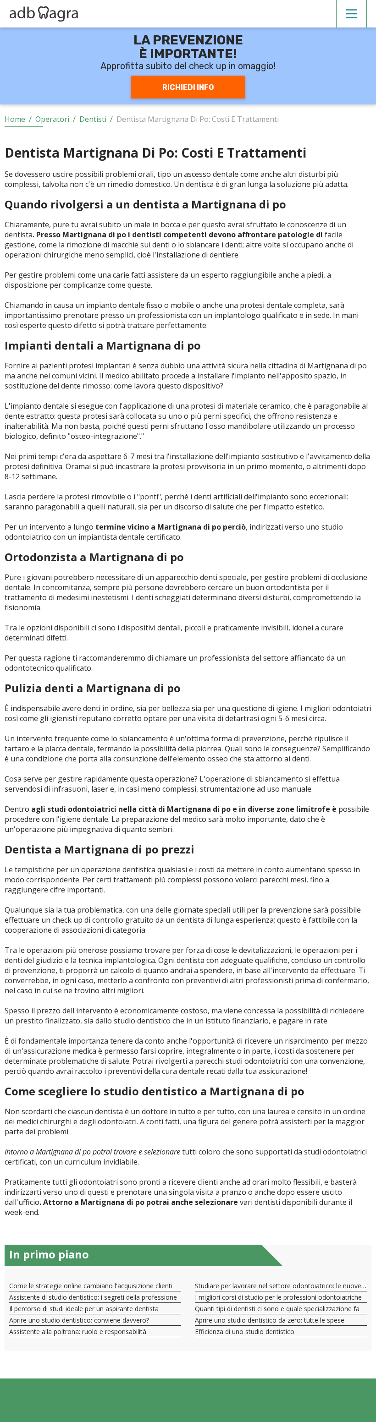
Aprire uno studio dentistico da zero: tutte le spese (269, 1320)
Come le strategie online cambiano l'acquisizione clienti (90, 1285)
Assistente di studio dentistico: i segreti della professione (93, 1297)
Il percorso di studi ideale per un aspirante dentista (84, 1308)
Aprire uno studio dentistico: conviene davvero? (79, 1320)
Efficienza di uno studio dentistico (244, 1331)
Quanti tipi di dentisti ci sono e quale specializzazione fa (277, 1308)
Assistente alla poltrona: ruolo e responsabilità (77, 1331)
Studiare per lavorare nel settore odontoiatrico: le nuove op (283, 1285)
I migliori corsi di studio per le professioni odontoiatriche (278, 1297)
